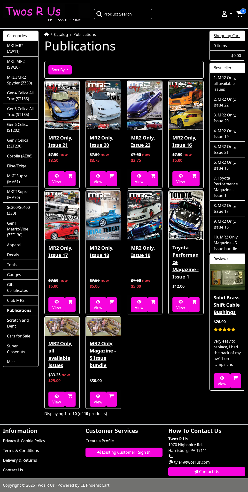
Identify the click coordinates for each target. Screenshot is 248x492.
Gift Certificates (17, 287)
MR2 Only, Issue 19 (143, 251)
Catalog (61, 34)
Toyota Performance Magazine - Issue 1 (185, 262)
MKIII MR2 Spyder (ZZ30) (19, 80)
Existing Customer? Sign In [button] (126, 452)
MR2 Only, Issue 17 (60, 251)
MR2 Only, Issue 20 (102, 141)
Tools (12, 264)
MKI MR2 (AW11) (15, 48)
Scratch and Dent (18, 323)
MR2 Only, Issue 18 (102, 251)
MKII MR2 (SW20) (16, 64)
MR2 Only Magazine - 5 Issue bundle (103, 354)
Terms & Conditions (21, 450)
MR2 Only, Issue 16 (184, 141)
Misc (11, 361)
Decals (13, 254)
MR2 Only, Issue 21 (60, 141)
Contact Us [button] (208, 471)
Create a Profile (99, 440)
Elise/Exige (16, 166)
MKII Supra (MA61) (17, 178)
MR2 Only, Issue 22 (143, 141)
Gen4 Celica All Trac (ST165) (20, 95)
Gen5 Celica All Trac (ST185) (20, 111)
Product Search (117, 14)
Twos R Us (45, 485)
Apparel (14, 244)
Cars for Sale (18, 336)
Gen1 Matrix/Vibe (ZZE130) (17, 229)
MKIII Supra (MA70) (18, 194)
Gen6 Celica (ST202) (17, 127)
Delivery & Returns (20, 460)
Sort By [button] (59, 70)
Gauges (14, 274)
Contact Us (13, 470)
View (56, 181)
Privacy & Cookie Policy (24, 440)
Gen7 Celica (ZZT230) (17, 143)
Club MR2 (15, 300)
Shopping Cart (227, 35)
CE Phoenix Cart (94, 485)
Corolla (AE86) (19, 156)
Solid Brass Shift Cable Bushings (227, 304)
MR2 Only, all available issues (60, 354)
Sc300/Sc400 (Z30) (18, 210)
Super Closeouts (16, 348)
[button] (226, 14)
